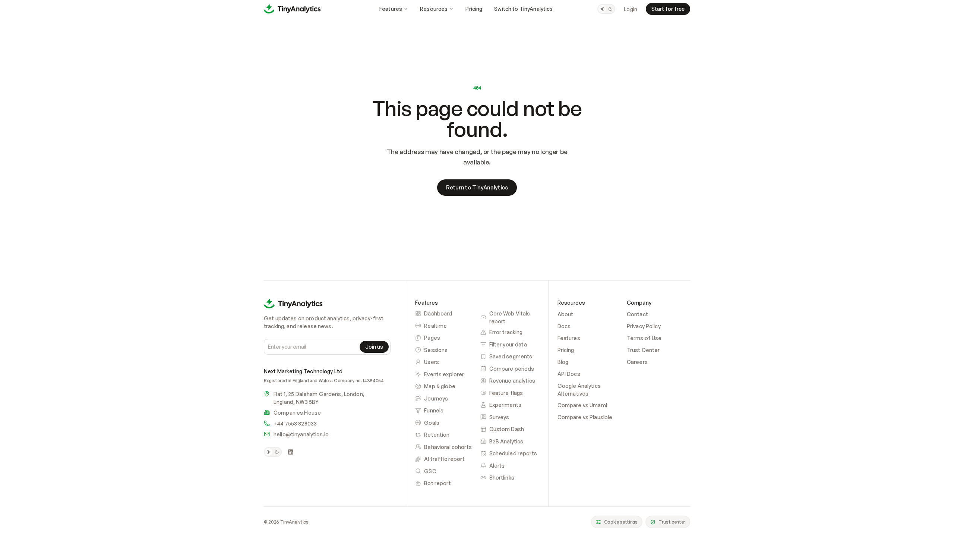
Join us (374, 346)
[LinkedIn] (290, 452)
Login (630, 9)
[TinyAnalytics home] (292, 8)
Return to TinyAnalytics (477, 187)
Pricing (473, 9)
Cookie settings (621, 522)
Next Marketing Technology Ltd (303, 371)
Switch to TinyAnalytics (523, 9)
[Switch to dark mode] (606, 9)
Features (390, 9)
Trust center (671, 522)
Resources (434, 9)
